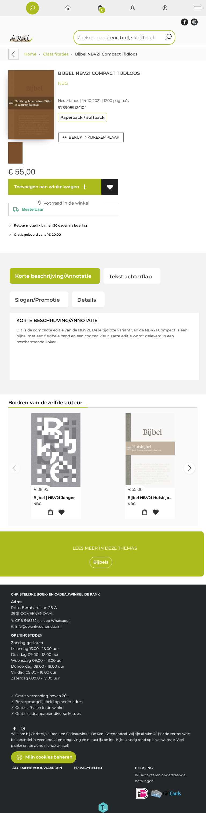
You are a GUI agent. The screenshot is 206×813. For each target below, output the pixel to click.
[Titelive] (103, 806)
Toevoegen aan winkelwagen (46, 186)
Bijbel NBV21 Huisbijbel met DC (158, 497)
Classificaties (55, 54)
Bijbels (100, 562)
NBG (63, 83)
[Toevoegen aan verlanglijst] (109, 187)
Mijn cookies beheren (48, 756)
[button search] (168, 37)
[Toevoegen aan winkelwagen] (50, 512)
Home (30, 54)
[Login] (132, 8)
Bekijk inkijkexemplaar (93, 137)
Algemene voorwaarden (37, 768)
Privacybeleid (88, 768)
